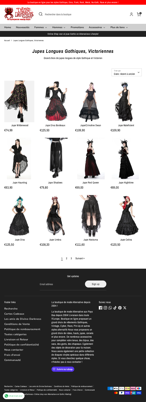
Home (7, 27)
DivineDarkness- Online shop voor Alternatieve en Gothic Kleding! (46, 394)
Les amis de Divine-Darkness (22, 319)
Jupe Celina (126, 239)
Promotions (77, 27)
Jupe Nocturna (91, 239)
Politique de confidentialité (21, 344)
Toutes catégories (15, 334)
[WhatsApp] (110, 307)
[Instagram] (105, 307)
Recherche (11, 308)
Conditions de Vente (17, 324)
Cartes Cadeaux (14, 313)
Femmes (39, 27)
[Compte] (131, 14)
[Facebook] (100, 307)
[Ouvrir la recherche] (40, 14)
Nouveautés (22, 27)
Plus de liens (117, 27)
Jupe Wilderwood (19, 125)
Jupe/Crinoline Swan (90, 125)
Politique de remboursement (22, 329)
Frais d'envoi (12, 355)
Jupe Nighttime (126, 182)
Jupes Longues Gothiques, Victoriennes (28, 40)
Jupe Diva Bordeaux (55, 125)
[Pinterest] (120, 307)
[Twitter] (124, 307)
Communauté (12, 360)
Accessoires (96, 27)
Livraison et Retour (16, 339)
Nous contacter (13, 349)
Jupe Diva (20, 239)
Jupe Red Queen (91, 182)
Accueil (7, 40)
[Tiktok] (115, 307)
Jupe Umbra (55, 239)
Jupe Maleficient (126, 125)
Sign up (95, 284)
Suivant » (80, 258)
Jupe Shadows (55, 182)
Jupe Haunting (20, 182)
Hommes (57, 27)
